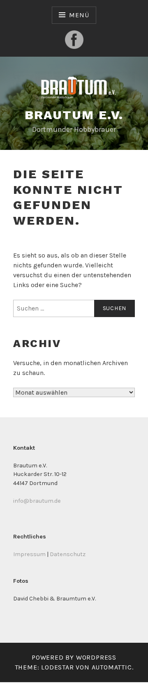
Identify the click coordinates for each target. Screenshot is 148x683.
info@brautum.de (37, 500)
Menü (79, 15)
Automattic (112, 667)
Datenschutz (68, 554)
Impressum (29, 554)
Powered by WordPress (74, 657)
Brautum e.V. (74, 115)
